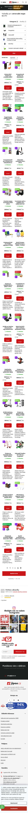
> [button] (18, 568)
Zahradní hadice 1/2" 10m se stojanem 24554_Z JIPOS (20, 455)
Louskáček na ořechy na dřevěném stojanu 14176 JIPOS (20, 285)
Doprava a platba (5, 727)
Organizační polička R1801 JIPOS (8, 118)
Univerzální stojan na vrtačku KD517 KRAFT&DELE (8, 76)
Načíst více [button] (14, 573)
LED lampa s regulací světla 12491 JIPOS (20, 496)
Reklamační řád (5, 730)
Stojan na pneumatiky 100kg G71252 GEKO (20, 414)
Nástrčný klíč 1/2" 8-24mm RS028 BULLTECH (20, 328)
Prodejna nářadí (5, 721)
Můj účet (3, 760)
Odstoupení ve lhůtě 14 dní (8, 754)
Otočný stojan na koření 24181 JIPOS (8, 203)
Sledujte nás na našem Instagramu (14, 612)
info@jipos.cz (11, 676)
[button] (14, 55)
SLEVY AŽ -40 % (18, 6)
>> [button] (21, 568)
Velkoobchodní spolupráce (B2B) (10, 718)
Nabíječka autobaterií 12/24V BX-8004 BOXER (8, 371)
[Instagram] (14, 700)
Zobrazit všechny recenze (20, 592)
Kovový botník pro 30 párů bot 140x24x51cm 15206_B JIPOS (8, 161)
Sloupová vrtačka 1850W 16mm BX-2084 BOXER (8, 537)
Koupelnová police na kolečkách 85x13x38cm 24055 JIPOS (20, 76)
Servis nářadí (4, 757)
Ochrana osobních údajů (7, 733)
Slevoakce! (16, 8)
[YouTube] (18, 700)
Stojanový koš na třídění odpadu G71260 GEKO (8, 244)
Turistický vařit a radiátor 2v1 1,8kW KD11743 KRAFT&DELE (20, 203)
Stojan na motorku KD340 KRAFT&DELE (8, 455)
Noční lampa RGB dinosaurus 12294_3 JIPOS (20, 244)
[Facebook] (9, 700)
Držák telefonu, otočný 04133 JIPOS (8, 414)
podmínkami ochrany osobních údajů (13, 656)
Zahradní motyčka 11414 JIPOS (20, 161)
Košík (2, 763)
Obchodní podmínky (6, 724)
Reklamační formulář (6, 751)
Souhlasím (14, 808)
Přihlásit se (20, 652)
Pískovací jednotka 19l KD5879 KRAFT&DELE (20, 118)
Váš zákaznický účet (6, 736)
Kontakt (3, 739)
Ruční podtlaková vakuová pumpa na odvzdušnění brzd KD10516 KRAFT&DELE (20, 537)
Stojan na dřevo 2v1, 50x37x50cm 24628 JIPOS (8, 496)
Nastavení (14, 803)
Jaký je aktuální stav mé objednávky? (11, 748)
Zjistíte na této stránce (9, 780)
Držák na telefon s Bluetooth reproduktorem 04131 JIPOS (8, 328)
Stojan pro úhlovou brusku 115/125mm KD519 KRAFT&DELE (20, 371)
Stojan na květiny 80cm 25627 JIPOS (8, 285)
